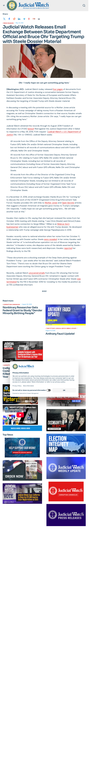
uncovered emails (37, 273)
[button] (4, 5)
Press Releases (8, 23)
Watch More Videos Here (20, 428)
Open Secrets (68, 202)
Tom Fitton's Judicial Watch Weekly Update (61, 328)
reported (68, 248)
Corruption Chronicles (11, 304)
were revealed (50, 239)
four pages (58, 89)
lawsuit (31, 128)
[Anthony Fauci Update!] (66, 315)
